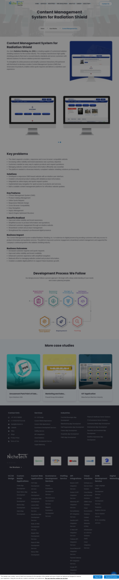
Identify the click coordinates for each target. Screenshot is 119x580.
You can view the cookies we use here (56, 578)
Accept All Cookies (111, 577)
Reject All (98, 577)
